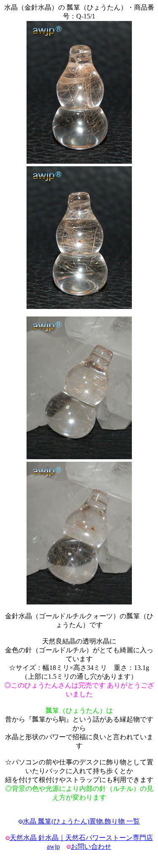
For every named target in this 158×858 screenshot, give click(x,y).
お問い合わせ (91, 846)
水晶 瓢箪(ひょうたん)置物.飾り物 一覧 (81, 821)
